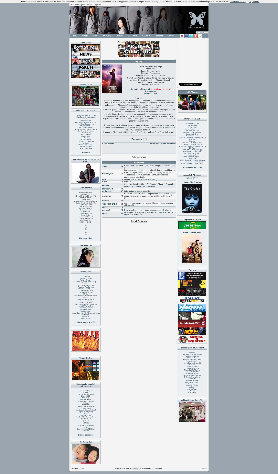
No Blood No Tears (192, 124)
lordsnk (105, 200)
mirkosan (106, 191)
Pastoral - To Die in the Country (86, 304)
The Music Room (192, 373)
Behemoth (192, 379)
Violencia (86, 420)
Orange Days (192, 389)
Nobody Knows (86, 311)
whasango (106, 196)
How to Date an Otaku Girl (192, 363)
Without (85, 403)
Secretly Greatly (192, 385)
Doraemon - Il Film (192, 136)
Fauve (86, 427)
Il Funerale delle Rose (192, 368)
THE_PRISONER (109, 204)
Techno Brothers (86, 146)
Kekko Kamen (86, 134)
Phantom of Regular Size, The (85, 122)
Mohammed (107, 189)
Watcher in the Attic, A (85, 145)
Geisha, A (85, 316)
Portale (75, 36)
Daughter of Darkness (86, 141)
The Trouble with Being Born (86, 417)
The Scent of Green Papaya (192, 354)
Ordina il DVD (150, 94)
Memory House (85, 399)
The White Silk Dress (192, 380)
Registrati (97, 5)
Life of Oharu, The (85, 292)
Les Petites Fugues (86, 391)
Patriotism (85, 315)
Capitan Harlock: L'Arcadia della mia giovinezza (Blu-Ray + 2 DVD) (192, 161)
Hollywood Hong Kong (192, 377)
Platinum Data (192, 358)
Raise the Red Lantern (86, 287)
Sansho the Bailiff (86, 278)
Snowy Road (85, 136)
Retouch (86, 431)
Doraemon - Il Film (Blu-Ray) (192, 143)
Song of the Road (86, 301)
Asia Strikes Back (86, 148)
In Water (86, 143)
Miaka (104, 208)
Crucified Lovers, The (85, 289)
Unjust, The (192, 158)
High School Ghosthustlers (85, 117)
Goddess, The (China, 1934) (86, 282)
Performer (85, 405)
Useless (192, 365)
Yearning (86, 297)
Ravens (86, 422)
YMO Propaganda (85, 139)
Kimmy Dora (192, 384)
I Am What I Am (86, 120)
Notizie (85, 36)
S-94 (85, 119)
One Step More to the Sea (192, 375)
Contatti (171, 36)
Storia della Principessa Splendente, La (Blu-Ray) (192, 147)
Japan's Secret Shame (86, 406)
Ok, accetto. (254, 2)
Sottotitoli (120, 36)
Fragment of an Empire (86, 425)
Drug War (192, 141)
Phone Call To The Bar (192, 370)
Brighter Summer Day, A (85, 299)
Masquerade (192, 155)
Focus (94, 36)
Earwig (85, 392)
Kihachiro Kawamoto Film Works (85, 296)
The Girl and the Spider (86, 394)
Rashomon (86, 276)
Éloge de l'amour (86, 415)
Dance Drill (192, 392)
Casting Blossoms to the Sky (86, 115)
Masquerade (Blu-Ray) (192, 153)
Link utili (159, 36)
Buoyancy (85, 398)
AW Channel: (193, 92)
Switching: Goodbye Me (85, 124)
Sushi (104, 182)
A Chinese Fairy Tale (192, 356)
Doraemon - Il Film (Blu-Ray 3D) (192, 144)
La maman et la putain (86, 401)
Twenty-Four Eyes (85, 302)
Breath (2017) (86, 418)
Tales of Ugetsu (85, 280)
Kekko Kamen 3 (85, 126)
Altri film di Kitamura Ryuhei (163, 144)
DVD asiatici (146, 36)
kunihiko (106, 185)
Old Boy (86, 294)
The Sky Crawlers (192, 372)
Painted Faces (192, 361)
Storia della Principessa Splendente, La (192, 137)
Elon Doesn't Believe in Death (86, 410)
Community (106, 36)
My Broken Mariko (85, 127)
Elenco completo (85, 435)
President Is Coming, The (192, 151)
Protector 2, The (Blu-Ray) (192, 132)
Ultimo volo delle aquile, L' (192, 157)
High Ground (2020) (86, 412)
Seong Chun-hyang (192, 382)
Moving (192, 391)
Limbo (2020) (85, 396)
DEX (104, 179)
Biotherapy (86, 138)
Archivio (86, 152)
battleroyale (107, 174)
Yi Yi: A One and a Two (86, 285)
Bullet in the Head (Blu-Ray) (192, 150)
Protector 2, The (192, 134)
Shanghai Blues (192, 366)
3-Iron (86, 283)
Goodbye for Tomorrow (86, 131)
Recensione (150, 91)
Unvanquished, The (86, 290)
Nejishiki (192, 387)
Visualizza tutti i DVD (192, 168)
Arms (104, 167)
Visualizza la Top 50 (86, 322)
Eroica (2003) (86, 408)
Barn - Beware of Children (86, 429)
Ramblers (192, 353)
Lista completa (85, 238)
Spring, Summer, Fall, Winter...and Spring (86, 313)
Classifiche (132, 36)
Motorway (192, 139)
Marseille (86, 424)
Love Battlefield (192, 125)
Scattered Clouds (86, 309)
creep (104, 213)
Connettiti (89, 5)
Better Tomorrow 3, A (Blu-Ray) (192, 163)
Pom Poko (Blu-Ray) (192, 130)
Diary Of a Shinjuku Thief (192, 359)
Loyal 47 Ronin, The (86, 306)
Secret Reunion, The (192, 129)
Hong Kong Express (86, 308)
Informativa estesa (238, 2)
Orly (85, 413)
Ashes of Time (86, 318)
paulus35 (106, 210)
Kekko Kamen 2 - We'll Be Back (86, 129)
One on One (192, 127)
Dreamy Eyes (86, 133)
